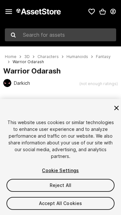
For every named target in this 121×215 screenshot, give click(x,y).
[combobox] (60, 34)
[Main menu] (8, 11)
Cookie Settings (60, 170)
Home (10, 56)
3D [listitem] (27, 56)
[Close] (116, 108)
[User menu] (113, 11)
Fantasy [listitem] (103, 56)
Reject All (60, 185)
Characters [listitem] (48, 56)
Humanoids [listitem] (77, 56)
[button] (102, 11)
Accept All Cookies (60, 203)
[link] (92, 11)
